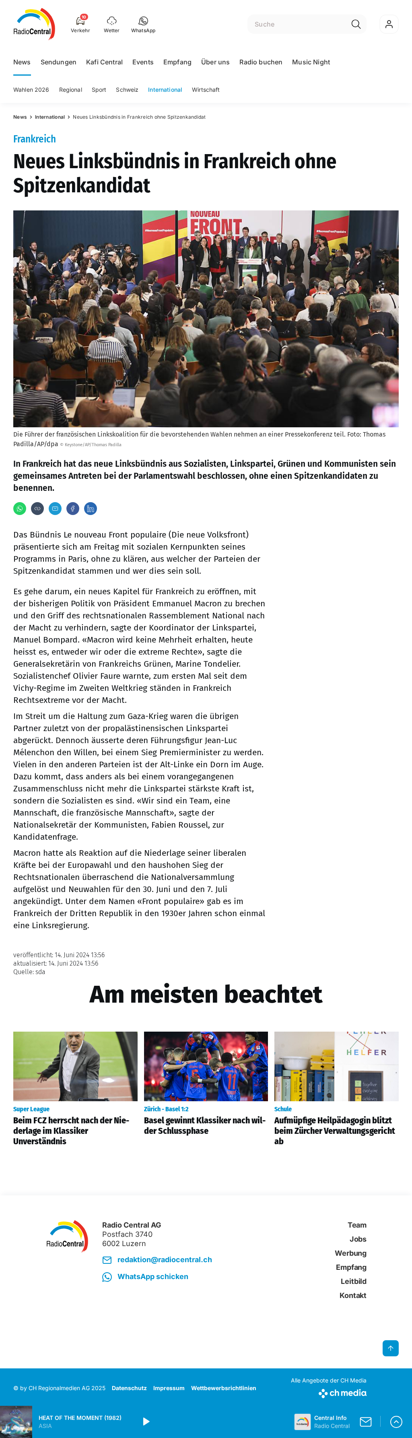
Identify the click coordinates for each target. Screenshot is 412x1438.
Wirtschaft (206, 89)
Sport (99, 89)
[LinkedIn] (90, 508)
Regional (70, 89)
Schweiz (127, 89)
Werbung (351, 1253)
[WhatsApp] (19, 508)
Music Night (311, 62)
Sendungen (58, 62)
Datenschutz (129, 1387)
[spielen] (146, 1422)
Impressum (169, 1387)
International (165, 89)
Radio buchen (260, 62)
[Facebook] (72, 508)
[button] (143, 24)
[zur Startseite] (34, 24)
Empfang (177, 62)
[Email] (55, 508)
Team (357, 1225)
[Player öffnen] (396, 1422)
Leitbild (354, 1281)
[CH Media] (329, 1392)
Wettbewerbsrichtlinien (223, 1387)
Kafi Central (104, 62)
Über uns (215, 62)
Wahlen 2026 (31, 89)
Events (143, 62)
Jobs (358, 1239)
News (22, 62)
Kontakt (353, 1295)
